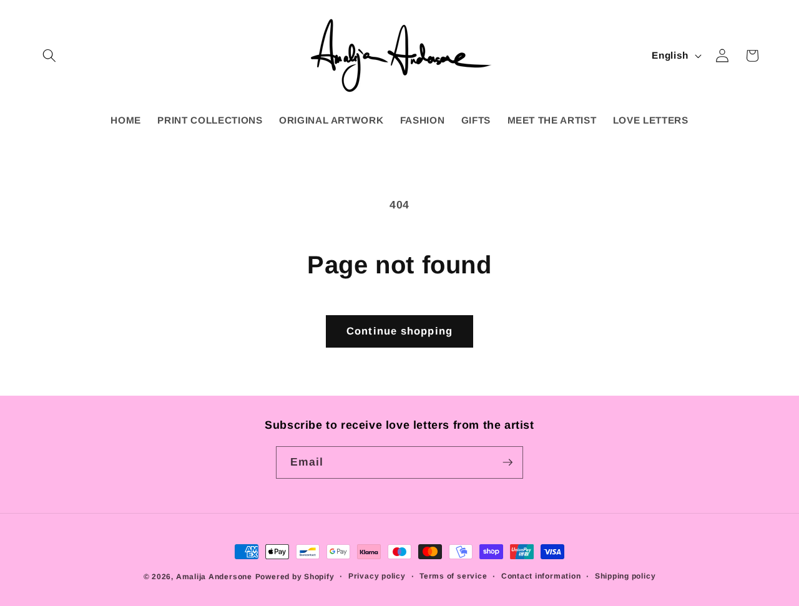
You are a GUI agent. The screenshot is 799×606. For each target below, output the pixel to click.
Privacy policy (377, 576)
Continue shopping (399, 330)
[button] (49, 56)
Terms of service (453, 576)
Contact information (541, 576)
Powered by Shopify (295, 576)
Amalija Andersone (214, 576)
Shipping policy (625, 576)
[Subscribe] (507, 462)
